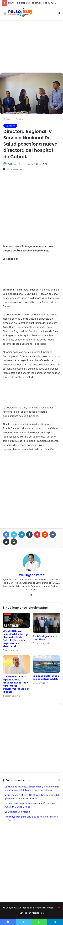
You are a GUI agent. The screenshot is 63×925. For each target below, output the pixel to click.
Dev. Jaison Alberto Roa (32, 913)
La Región (18, 119)
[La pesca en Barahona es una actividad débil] (46, 664)
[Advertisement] (31, 33)
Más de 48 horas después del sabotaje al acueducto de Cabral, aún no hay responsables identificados (15, 639)
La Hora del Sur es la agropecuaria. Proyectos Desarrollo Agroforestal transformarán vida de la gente (16, 684)
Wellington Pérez (15, 164)
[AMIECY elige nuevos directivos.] (46, 623)
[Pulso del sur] (20, 13)
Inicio (8, 119)
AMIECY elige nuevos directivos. (45, 638)
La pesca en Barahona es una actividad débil (46, 677)
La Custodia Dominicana (17, 811)
